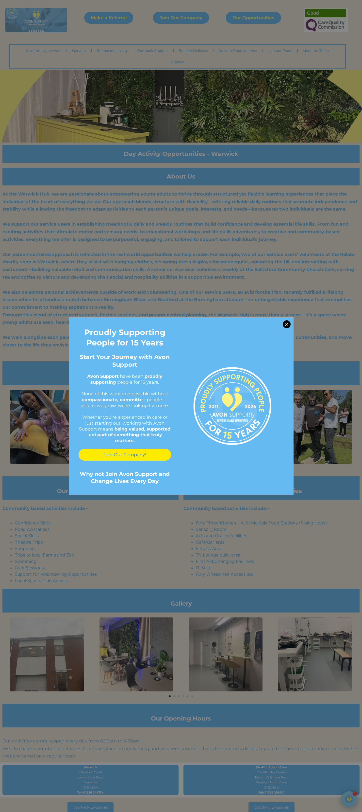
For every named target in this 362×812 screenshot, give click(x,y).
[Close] (287, 324)
